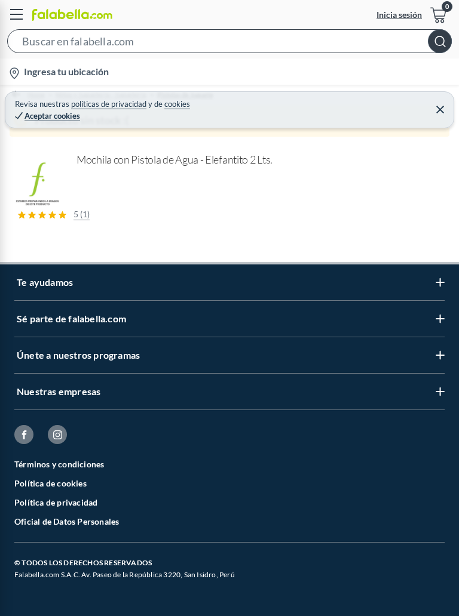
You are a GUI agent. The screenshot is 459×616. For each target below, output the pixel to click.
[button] (229, 43)
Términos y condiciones (59, 464)
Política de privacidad (55, 502)
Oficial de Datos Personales (66, 521)
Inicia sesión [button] (399, 15)
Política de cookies (50, 483)
